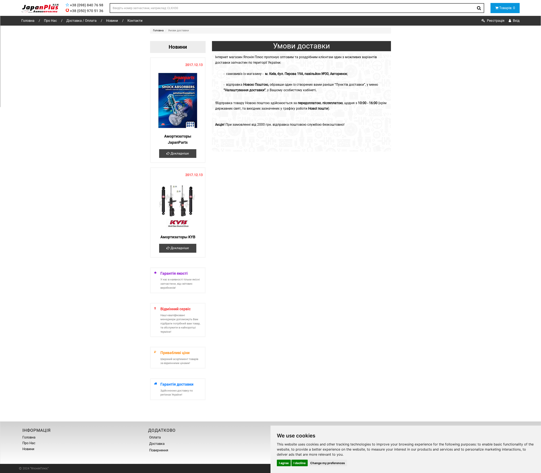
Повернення (158, 450)
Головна (27, 21)
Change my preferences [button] (327, 463)
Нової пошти (318, 108)
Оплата (155, 437)
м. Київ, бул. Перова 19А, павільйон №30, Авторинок (306, 74)
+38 (86, 5)
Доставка (157, 444)
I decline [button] (300, 463)
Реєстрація (495, 21)
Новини (112, 21)
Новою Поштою (255, 85)
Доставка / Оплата (81, 21)
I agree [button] (284, 463)
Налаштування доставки (244, 90)
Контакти (134, 21)
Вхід (516, 21)
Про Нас (50, 21)
